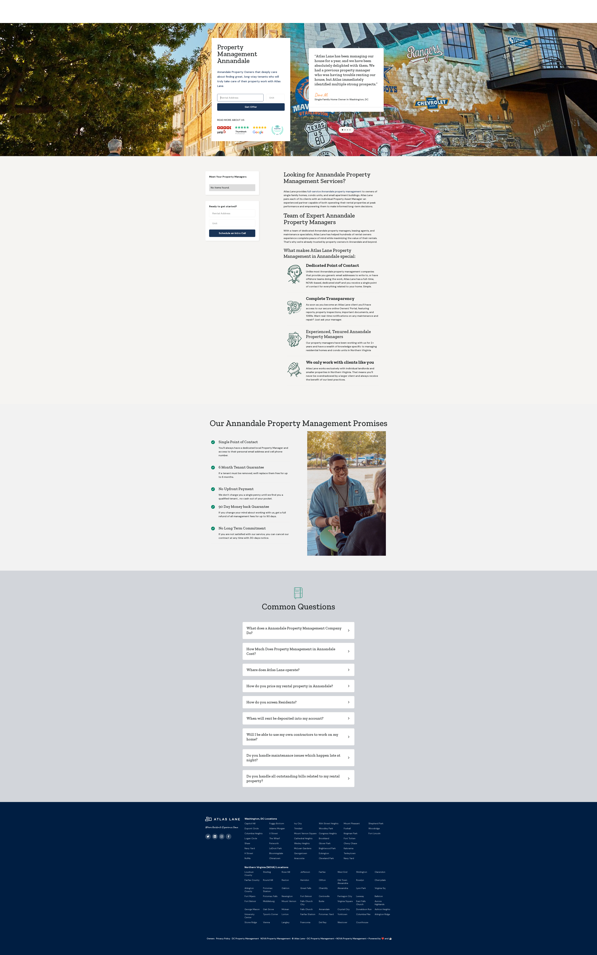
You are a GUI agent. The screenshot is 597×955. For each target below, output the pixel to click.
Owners (211, 938)
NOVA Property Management (276, 938)
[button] (342, 129)
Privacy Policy (223, 938)
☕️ (390, 938)
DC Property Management (245, 938)
